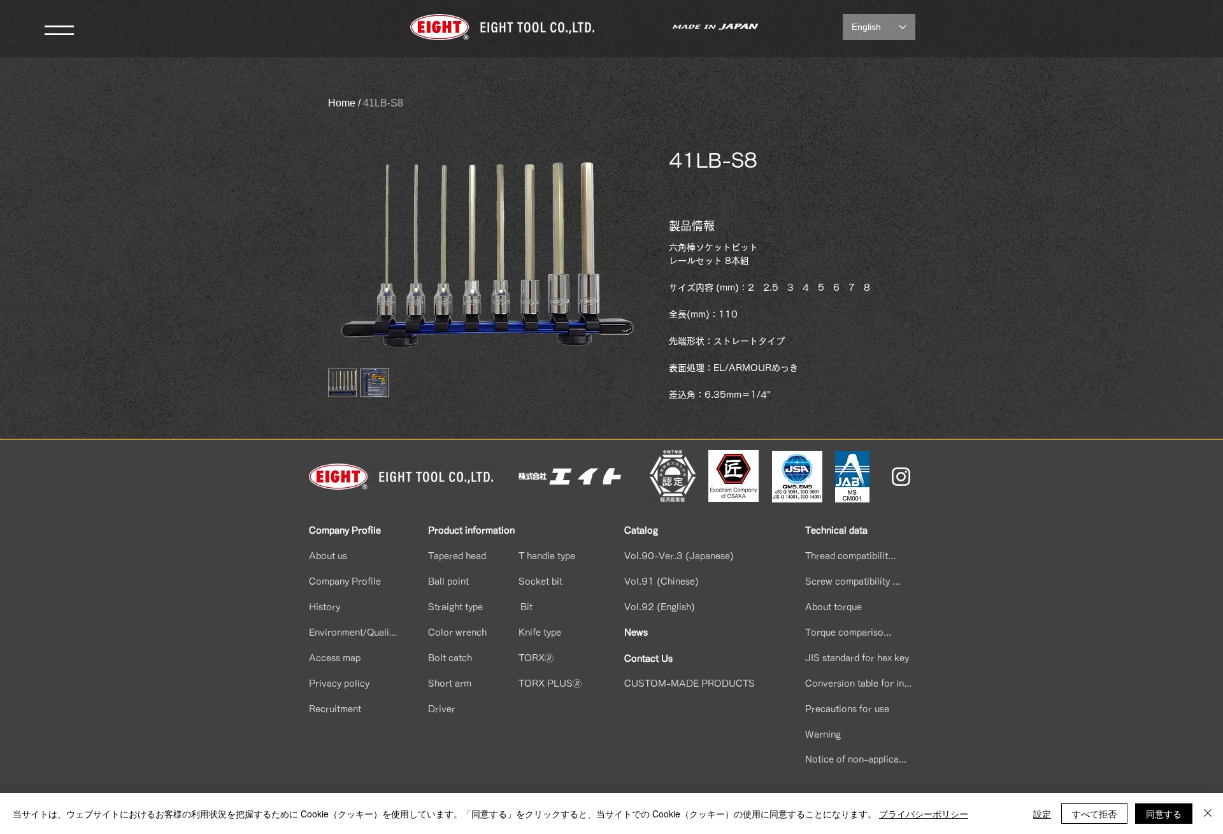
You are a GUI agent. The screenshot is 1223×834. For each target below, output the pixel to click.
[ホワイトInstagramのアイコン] (901, 476)
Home (341, 103)
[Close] (1207, 813)
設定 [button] (1042, 813)
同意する (1164, 813)
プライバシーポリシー (923, 813)
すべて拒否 (1094, 813)
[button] (59, 30)
